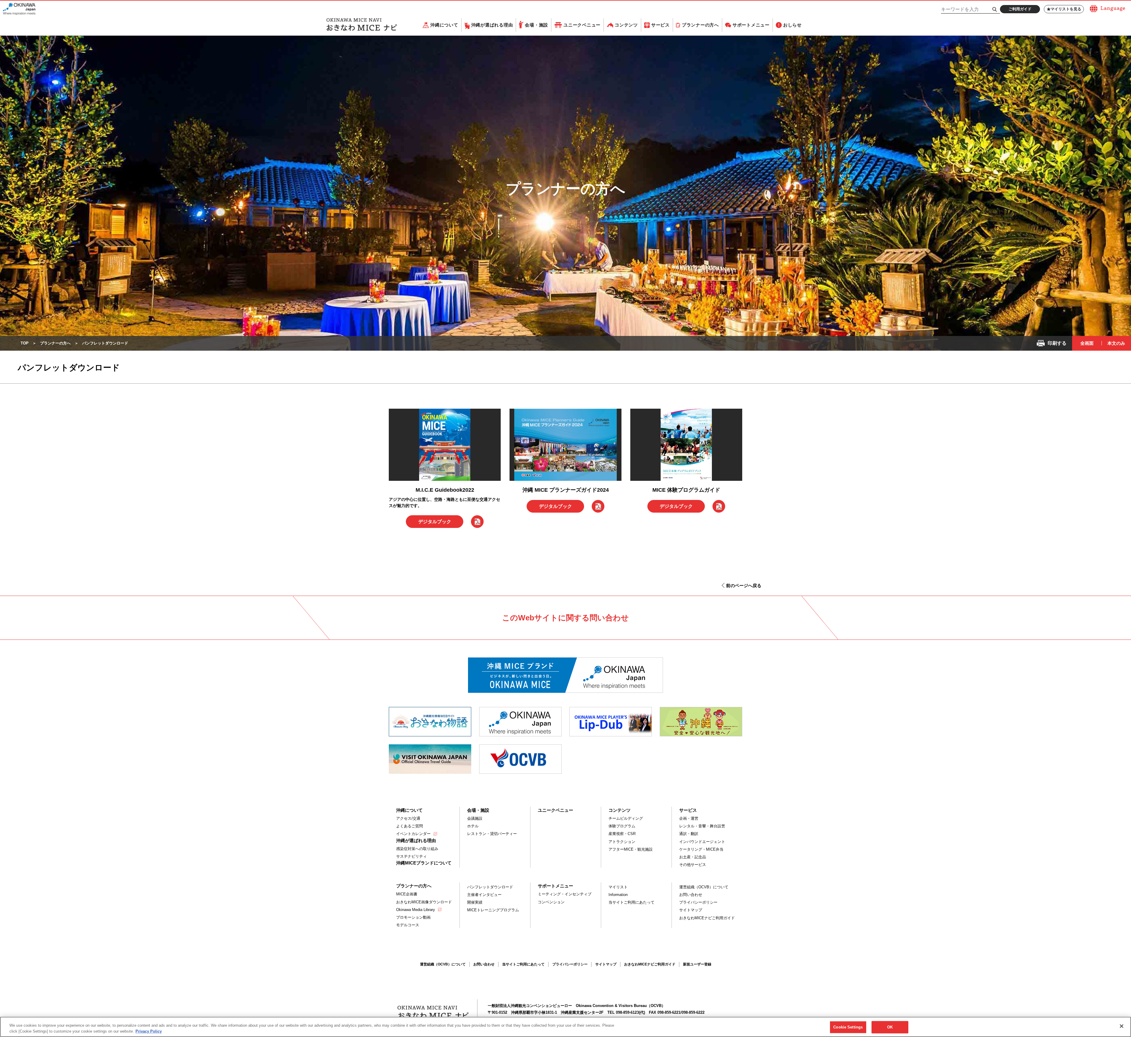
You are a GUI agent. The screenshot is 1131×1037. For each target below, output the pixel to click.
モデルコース (407, 925)
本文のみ (1116, 343)
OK (890, 1027)
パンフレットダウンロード (490, 887)
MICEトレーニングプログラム (493, 910)
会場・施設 (536, 24)
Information (618, 894)
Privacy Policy (148, 1031)
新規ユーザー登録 (697, 964)
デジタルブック (434, 521)
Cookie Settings (848, 1027)
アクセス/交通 (408, 818)
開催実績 (474, 902)
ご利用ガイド (1019, 9)
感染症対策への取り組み (417, 849)
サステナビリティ (411, 856)
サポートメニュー (751, 24)
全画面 (1087, 343)
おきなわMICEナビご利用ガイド (707, 918)
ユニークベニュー (582, 24)
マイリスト (618, 887)
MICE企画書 (406, 894)
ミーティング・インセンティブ (564, 894)
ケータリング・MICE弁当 (701, 849)
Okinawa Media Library (415, 909)
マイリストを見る (1066, 9)
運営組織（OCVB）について (703, 887)
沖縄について (444, 24)
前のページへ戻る (743, 585)
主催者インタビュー (484, 894)
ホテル (473, 826)
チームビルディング (626, 818)
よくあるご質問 (409, 826)
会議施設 (474, 818)
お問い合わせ (690, 894)
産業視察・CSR (622, 833)
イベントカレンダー (413, 833)
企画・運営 (688, 818)
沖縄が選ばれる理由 (492, 24)
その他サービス (692, 864)
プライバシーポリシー (698, 902)
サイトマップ (690, 910)
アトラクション (622, 841)
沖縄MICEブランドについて (424, 862)
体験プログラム (622, 826)
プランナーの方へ (700, 24)
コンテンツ (626, 24)
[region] (565, 1027)
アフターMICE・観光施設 (631, 849)
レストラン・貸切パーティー (492, 833)
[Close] (1121, 1026)
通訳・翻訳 (688, 833)
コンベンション (551, 902)
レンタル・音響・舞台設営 (702, 826)
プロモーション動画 (413, 917)
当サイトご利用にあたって (631, 902)
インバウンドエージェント (702, 841)
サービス (660, 24)
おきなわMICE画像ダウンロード (424, 902)
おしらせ (792, 24)
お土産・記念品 (692, 857)
